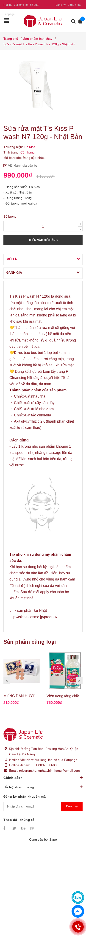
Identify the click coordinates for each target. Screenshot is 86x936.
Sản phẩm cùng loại (29, 642)
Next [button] (79, 680)
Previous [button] (6, 680)
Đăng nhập (74, 4)
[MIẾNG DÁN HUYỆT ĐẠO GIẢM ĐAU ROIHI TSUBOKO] (21, 670)
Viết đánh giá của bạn (23, 165)
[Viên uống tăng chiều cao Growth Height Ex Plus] (65, 670)
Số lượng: (10, 216)
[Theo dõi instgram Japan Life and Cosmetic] (32, 828)
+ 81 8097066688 (44, 765)
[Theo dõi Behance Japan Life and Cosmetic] (23, 828)
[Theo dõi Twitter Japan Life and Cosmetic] (14, 828)
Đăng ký (60, 4)
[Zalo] (78, 897)
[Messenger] (78, 911)
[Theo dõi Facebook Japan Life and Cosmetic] (5, 828)
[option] (21, 680)
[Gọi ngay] (78, 927)
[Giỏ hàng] (79, 21)
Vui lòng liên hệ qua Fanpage (56, 760)
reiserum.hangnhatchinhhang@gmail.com (49, 770)
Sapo (53, 839)
